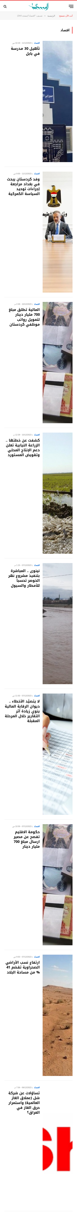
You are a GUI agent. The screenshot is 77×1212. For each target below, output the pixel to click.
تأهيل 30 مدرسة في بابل (25, 51)
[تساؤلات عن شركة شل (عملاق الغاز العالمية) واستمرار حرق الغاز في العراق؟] (58, 1145)
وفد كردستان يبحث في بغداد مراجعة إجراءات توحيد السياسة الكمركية (23, 186)
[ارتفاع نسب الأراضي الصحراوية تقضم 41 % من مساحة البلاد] (58, 1015)
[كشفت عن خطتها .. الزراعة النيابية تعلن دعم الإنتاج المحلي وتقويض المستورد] (58, 493)
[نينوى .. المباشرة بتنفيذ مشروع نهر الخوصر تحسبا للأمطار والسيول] (58, 623)
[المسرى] (39, 6)
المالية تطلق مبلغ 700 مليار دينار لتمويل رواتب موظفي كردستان (24, 317)
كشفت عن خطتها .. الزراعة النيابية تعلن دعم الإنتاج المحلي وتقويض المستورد (23, 447)
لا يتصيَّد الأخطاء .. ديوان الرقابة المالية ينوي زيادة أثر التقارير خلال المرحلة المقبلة (22, 711)
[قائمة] (71, 6)
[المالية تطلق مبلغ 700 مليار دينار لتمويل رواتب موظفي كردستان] (58, 362)
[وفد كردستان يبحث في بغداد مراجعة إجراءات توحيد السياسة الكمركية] (58, 232)
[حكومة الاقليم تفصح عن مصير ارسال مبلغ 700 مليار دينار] (58, 884)
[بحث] (5, 6)
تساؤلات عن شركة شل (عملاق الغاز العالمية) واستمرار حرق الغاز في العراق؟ (24, 1103)
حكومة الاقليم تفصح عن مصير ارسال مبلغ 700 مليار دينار (27, 839)
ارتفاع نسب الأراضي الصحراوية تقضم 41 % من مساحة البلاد (23, 967)
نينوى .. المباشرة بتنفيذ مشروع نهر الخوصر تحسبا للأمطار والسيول (24, 578)
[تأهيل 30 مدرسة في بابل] (58, 101)
